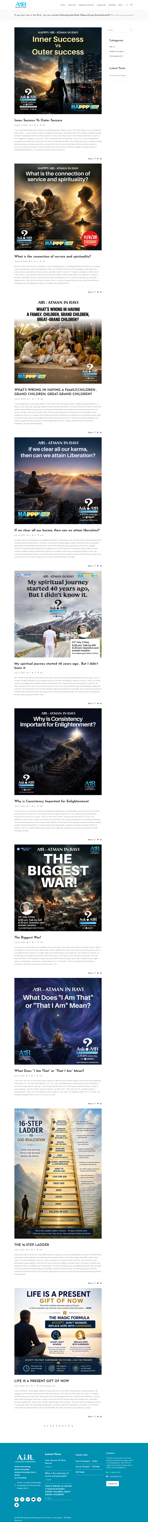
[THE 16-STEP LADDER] (58, 1173)
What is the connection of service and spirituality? (52, 256)
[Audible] (39, 1499)
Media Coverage (116, 51)
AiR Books (80, 1472)
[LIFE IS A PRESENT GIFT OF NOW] (58, 1331)
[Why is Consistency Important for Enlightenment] (58, 751)
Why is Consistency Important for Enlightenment (51, 801)
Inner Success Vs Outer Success (38, 120)
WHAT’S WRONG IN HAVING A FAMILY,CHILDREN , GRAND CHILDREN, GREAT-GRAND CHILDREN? (58, 1490)
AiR (54, 15)
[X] (22, 1499)
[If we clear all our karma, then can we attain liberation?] (58, 480)
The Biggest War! (27, 937)
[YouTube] (33, 1499)
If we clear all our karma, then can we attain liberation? (56, 530)
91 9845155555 (114, 1472)
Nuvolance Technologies (53, 1518)
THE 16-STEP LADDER (31, 1245)
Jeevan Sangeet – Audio (86, 1461)
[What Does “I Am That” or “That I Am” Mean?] (58, 1021)
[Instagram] (28, 1499)
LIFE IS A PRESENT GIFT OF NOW (41, 1381)
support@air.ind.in (115, 1476)
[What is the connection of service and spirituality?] (58, 207)
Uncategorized (49, 1386)
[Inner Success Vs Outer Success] (58, 70)
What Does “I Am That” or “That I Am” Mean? (49, 1071)
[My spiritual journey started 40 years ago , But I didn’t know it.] (58, 614)
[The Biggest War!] (58, 888)
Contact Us (112, 1484)
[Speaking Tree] (16, 1505)
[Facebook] (16, 1499)
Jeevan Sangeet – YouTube (88, 1467)
